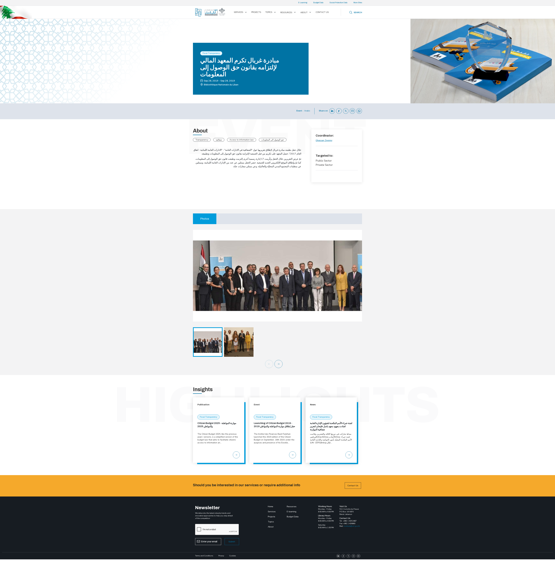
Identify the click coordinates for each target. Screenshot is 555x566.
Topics (268, 12)
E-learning (291, 511)
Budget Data (318, 3)
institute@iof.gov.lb (352, 526)
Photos (204, 218)
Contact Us (352, 485)
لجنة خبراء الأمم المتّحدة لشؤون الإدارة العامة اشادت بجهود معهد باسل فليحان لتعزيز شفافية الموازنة (331, 426)
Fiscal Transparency (208, 417)
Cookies (232, 556)
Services (238, 12)
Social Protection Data (338, 3)
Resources (286, 12)
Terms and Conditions (204, 556)
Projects (256, 12)
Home (270, 506)
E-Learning (302, 3)
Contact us (322, 12)
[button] (281, 364)
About (304, 12)
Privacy (221, 556)
